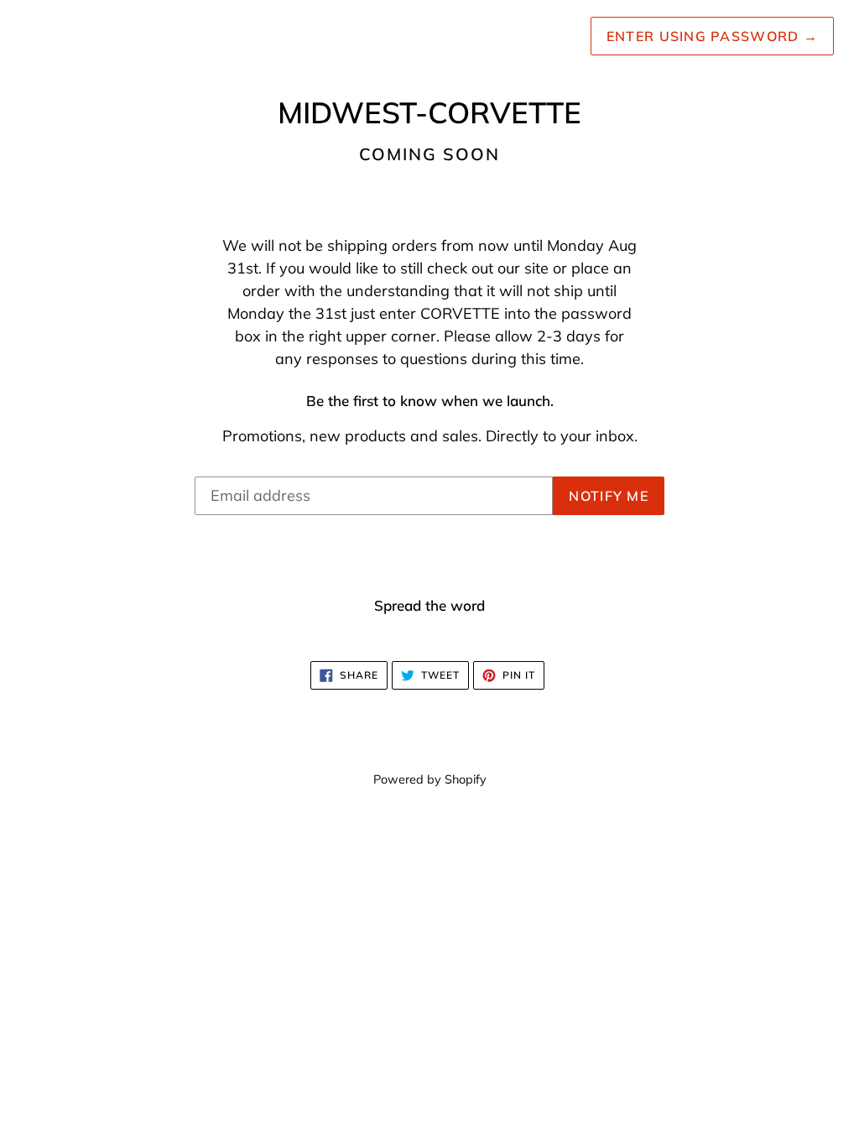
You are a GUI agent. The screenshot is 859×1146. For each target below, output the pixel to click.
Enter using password (712, 36)
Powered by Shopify (430, 779)
